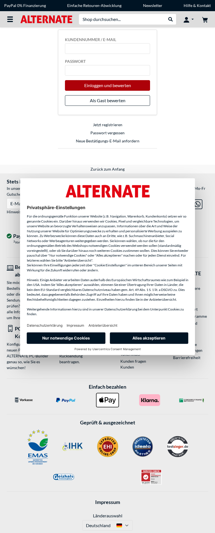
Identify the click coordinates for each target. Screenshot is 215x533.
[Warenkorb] (205, 19)
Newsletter (152, 5)
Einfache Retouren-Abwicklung (94, 5)
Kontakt (204, 5)
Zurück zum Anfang (107, 169)
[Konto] (189, 19)
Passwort (75, 61)
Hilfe (188, 5)
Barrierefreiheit (186, 357)
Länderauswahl (107, 515)
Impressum (107, 502)
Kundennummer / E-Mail (90, 39)
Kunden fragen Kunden (133, 364)
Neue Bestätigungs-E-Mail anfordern (107, 140)
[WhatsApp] (197, 203)
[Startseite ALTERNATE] (46, 18)
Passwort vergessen (107, 132)
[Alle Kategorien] (10, 19)
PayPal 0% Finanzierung (25, 5)
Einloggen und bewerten (107, 85)
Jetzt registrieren (107, 124)
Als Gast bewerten (107, 100)
